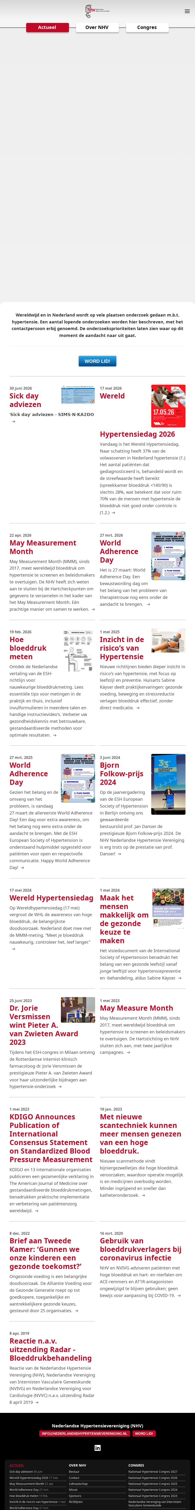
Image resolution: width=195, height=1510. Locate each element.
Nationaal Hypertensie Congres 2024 (152, 1490)
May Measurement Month (32, 1484)
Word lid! (97, 361)
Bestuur (74, 1472)
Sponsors (75, 1496)
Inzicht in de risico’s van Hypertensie (38, 1502)
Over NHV (96, 27)
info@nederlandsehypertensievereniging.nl (84, 1433)
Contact (74, 1478)
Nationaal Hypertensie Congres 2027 (152, 1472)
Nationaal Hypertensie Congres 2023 (152, 1496)
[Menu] (185, 11)
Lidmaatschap (78, 1484)
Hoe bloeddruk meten (29, 1496)
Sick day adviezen (26, 1472)
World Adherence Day (29, 1490)
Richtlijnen (76, 1502)
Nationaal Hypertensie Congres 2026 (152, 1478)
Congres (147, 27)
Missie (73, 1490)
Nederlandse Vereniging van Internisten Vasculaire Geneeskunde (154, 1503)
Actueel (47, 27)
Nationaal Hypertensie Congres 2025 (152, 1484)
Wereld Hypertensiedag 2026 (34, 1478)
